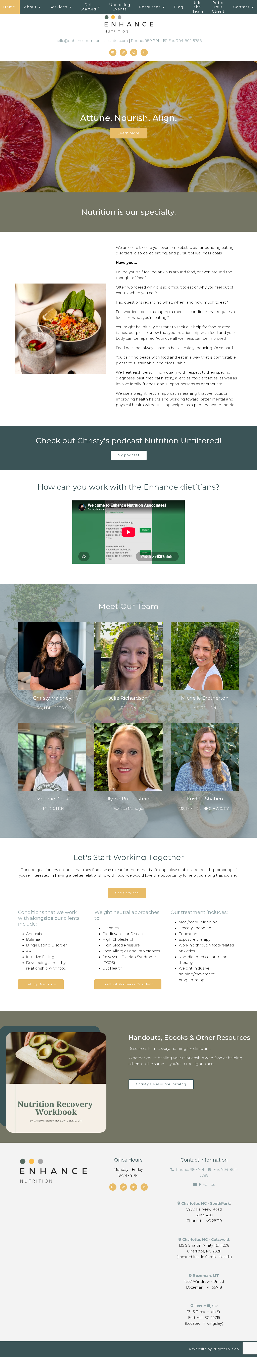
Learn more (128, 133)
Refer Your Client (218, 7)
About (30, 7)
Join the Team (197, 7)
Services (58, 7)
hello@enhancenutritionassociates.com (91, 41)
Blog (178, 7)
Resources (150, 7)
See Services (127, 893)
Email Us (207, 1184)
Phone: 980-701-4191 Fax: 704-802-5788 (166, 41)
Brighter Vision (225, 1349)
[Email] (112, 52)
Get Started (88, 7)
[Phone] (123, 52)
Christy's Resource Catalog (161, 1084)
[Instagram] (133, 52)
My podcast (129, 455)
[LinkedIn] (144, 52)
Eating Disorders (40, 984)
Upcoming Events (119, 7)
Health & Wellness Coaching (128, 984)
